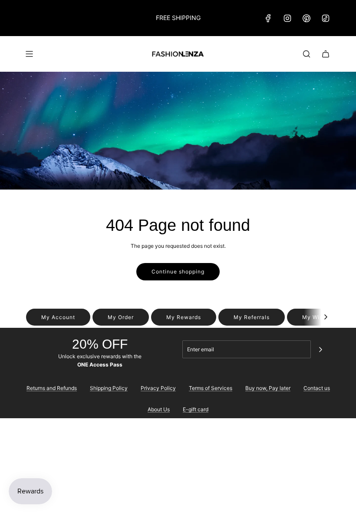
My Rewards (183, 317)
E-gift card (195, 409)
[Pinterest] (306, 18)
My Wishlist (318, 317)
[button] (325, 317)
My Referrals (252, 317)
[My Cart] (325, 53)
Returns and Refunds (51, 388)
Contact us (316, 388)
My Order (121, 317)
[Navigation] (29, 53)
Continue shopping (178, 271)
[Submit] (320, 349)
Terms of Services (210, 388)
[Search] (306, 53)
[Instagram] (287, 18)
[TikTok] (325, 18)
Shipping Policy (109, 388)
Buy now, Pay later (267, 388)
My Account (58, 317)
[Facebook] (268, 18)
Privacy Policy (158, 388)
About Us (159, 409)
